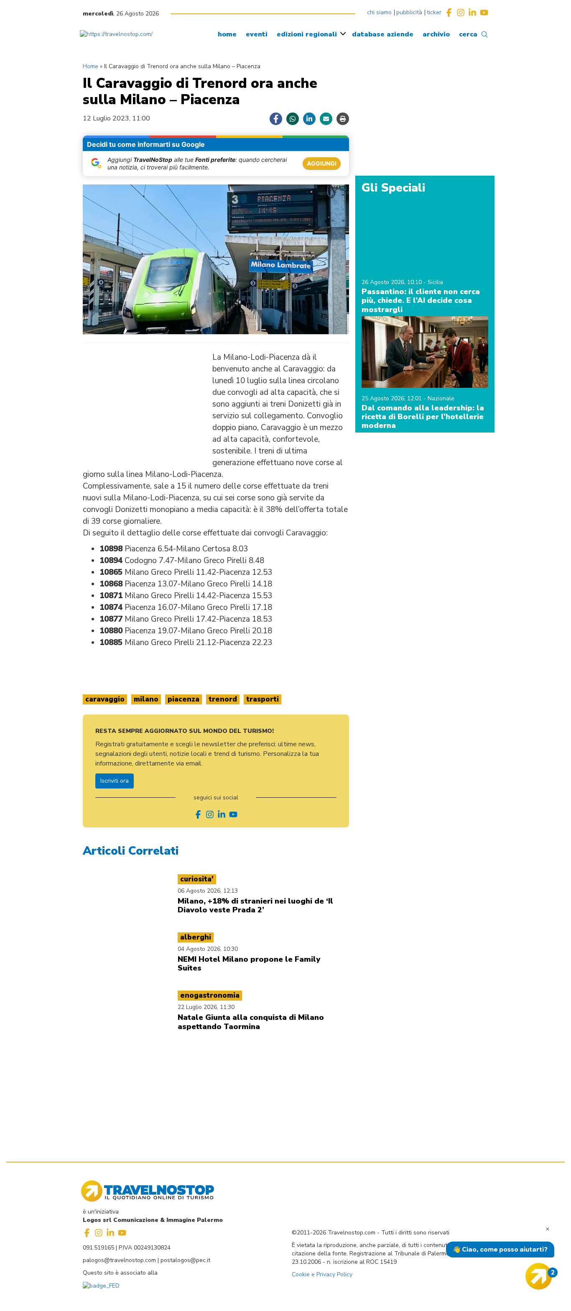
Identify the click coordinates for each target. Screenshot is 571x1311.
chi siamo (379, 12)
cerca (468, 34)
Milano (146, 699)
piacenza (183, 699)
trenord (223, 699)
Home (90, 66)
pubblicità (409, 12)
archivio (436, 34)
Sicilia (435, 282)
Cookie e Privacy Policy (322, 1274)
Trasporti (262, 699)
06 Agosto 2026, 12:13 (208, 891)
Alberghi (195, 937)
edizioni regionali (307, 34)
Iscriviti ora (114, 781)
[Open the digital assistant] (538, 1276)
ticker (434, 12)
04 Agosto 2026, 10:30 (208, 949)
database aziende (382, 34)
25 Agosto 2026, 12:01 (392, 398)
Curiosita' (197, 879)
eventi (257, 34)
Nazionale (441, 398)
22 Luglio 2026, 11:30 (206, 1007)
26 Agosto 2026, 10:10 (392, 282)
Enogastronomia (210, 995)
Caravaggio (105, 699)
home (227, 34)
